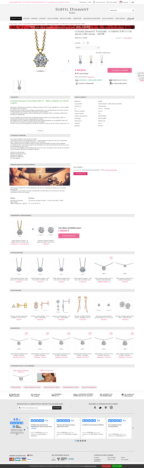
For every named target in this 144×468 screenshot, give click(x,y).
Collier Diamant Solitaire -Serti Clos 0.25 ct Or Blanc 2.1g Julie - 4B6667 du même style (19, 280)
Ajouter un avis (80, 173)
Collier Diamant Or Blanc (51, 387)
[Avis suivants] (133, 428)
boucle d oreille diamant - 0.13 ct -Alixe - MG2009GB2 (61, 316)
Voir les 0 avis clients (111, 170)
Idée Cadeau (120, 18)
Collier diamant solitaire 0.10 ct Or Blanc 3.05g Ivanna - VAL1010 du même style (125, 280)
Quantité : (78, 43)
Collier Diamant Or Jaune (32, 387)
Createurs (77, 18)
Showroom (83, 2)
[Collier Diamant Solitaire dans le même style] (21, 377)
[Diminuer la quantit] (87, 43)
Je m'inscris (56, 407)
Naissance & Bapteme (91, 18)
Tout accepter (117, 466)
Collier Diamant (102, 103)
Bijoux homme (65, 18)
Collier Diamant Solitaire (115, 103)
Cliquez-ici (91, 77)
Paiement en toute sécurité (18, 153)
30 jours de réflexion (16, 155)
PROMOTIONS (16, 18)
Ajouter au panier (119, 70)
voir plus (33, 428)
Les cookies (124, 459)
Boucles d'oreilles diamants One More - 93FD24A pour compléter (125, 317)
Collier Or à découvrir (46, 370)
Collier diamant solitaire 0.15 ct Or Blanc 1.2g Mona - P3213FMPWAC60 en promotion (19, 355)
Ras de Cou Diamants (89, 387)
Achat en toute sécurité (17, 152)
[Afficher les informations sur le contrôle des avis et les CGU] (24, 430)
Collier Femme (15, 387)
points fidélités (83, 73)
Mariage (34, 18)
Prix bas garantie (15, 158)
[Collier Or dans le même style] (46, 377)
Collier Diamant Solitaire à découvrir (21, 371)
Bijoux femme (53, 18)
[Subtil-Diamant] (72, 11)
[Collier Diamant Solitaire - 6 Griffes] (19, 86)
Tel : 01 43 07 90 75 (34, 203)
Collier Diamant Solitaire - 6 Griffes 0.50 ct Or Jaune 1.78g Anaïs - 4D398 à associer (19, 242)
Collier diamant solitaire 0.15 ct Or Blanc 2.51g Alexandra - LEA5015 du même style (104, 280)
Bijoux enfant (108, 18)
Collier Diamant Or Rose (70, 387)
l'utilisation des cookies (90, 466)
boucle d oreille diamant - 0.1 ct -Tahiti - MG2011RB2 (40, 316)
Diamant (42, 18)
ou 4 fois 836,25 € (23, 244)
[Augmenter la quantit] (87, 42)
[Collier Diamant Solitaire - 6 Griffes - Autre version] (80, 60)
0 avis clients (127, 38)
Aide (89, 2)
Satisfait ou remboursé (17, 156)
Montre (27, 18)
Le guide (130, 18)
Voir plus (40, 130)
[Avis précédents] (27, 428)
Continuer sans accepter (137, 462)
